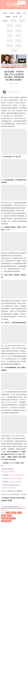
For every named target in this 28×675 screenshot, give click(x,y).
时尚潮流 (18, 13)
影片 (21, 16)
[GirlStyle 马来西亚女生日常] (14, 4)
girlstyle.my (22, 506)
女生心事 (15, 16)
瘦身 (19, 512)
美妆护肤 (12, 13)
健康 (3, 515)
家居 (16, 83)
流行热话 (5, 13)
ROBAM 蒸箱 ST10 (8, 518)
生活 (24, 13)
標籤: (3, 512)
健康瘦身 (8, 16)
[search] (25, 5)
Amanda (12, 91)
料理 (9, 515)
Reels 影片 (5, 20)
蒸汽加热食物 (6, 521)
